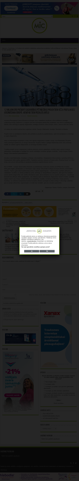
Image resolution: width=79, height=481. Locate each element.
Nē (47, 251)
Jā (31, 251)
